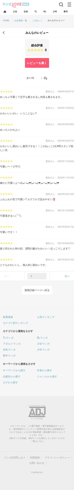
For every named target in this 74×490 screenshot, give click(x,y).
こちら (40, 440)
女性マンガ (9, 349)
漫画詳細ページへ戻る (37, 290)
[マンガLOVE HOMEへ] (4, 12)
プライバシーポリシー (57, 457)
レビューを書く (37, 63)
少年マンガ (43, 349)
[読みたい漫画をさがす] (61, 4)
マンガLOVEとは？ (15, 457)
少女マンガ (43, 343)
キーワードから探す (14, 370)
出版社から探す (11, 376)
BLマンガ (42, 337)
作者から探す (44, 370)
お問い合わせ (36, 463)
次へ (67, 276)
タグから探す (10, 382)
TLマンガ (8, 337)
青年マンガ (9, 355)
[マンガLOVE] (15, 4)
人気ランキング (46, 317)
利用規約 (35, 457)
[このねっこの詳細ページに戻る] (3, 32)
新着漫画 (8, 317)
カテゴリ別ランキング (15, 323)
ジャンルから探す (47, 376)
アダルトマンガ (11, 343)
